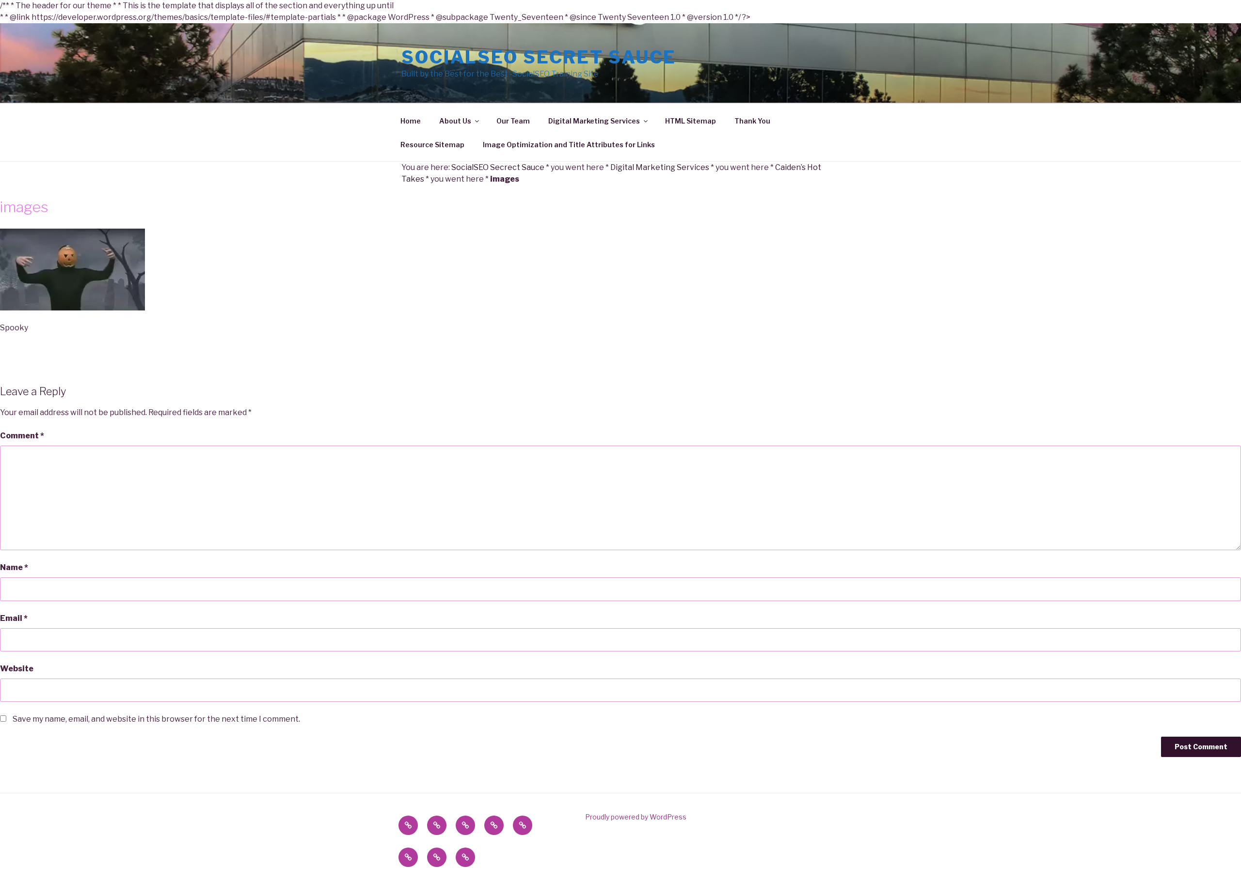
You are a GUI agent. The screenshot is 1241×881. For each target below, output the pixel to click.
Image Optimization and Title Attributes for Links (569, 144)
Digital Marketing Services (594, 121)
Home (410, 121)
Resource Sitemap (432, 144)
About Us (455, 121)
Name (14, 567)
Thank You (752, 121)
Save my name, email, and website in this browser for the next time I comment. (156, 719)
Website (16, 668)
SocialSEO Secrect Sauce (497, 167)
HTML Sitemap (690, 121)
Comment (22, 435)
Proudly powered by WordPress (635, 817)
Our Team (513, 121)
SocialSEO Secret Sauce (538, 57)
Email (14, 618)
